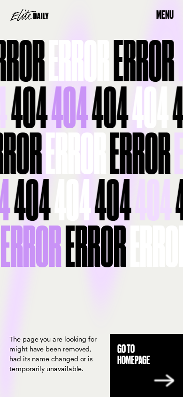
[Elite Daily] (29, 15)
